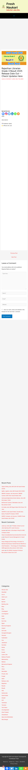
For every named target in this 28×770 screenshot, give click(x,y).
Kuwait (3, 652)
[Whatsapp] (15, 113)
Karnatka (4, 645)
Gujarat (3, 628)
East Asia (4, 621)
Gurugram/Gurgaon (6, 633)
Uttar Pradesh (5, 712)
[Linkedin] (12, 113)
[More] (18, 113)
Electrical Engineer (6, 625)
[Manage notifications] (3, 766)
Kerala (3, 647)
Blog (3, 609)
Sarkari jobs (4, 693)
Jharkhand (4, 642)
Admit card (4, 597)
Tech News (4, 707)
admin (3, 550)
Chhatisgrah (5, 611)
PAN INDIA (4, 671)
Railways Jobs (5, 681)
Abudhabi (4, 592)
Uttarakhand (5, 714)
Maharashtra (5, 659)
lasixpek (4, 530)
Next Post (14, 257)
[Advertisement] (14, 35)
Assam (3, 599)
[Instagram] (6, 113)
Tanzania (4, 705)
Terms (17, 761)
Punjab (3, 676)
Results (3, 685)
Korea (3, 649)
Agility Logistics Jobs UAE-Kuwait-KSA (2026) (13, 491)
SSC (3, 700)
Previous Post (13, 253)
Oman (3, 669)
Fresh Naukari (12, 5)
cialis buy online (6, 525)
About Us (5, 761)
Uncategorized (5, 709)
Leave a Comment (6, 79)
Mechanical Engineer (7, 664)
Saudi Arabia (5, 695)
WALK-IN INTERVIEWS (7, 717)
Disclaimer (22, 761)
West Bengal (5, 719)
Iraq (3, 640)
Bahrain (3, 601)
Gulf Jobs (4, 630)
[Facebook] (3, 113)
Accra (3, 594)
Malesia (3, 661)
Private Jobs (5, 673)
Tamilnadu (4, 702)
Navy (3, 666)
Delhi (3, 616)
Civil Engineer (5, 613)
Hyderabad (4, 637)
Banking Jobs (5, 604)
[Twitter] (9, 113)
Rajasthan (4, 683)
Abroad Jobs (5, 589)
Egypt (3, 623)
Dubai (3, 618)
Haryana (4, 635)
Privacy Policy (14, 763)
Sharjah (3, 697)
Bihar (3, 606)
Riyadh (3, 688)
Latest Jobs (15, 79)
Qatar (3, 678)
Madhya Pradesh (6, 657)
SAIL (3, 690)
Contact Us (11, 761)
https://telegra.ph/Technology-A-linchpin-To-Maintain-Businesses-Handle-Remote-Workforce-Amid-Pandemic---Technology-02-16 (14, 544)
